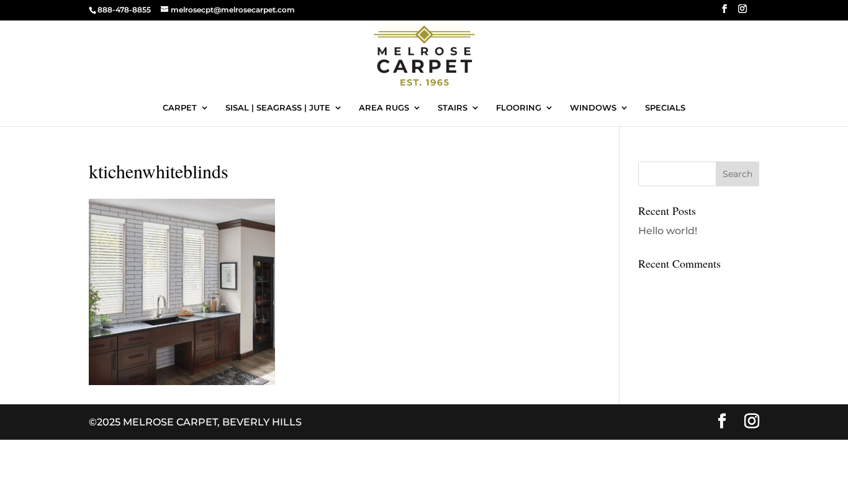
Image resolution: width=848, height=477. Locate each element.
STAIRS (452, 107)
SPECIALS (665, 107)
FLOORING (518, 107)
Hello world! (667, 231)
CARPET (180, 107)
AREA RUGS (384, 107)
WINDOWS (593, 107)
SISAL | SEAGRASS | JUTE (277, 107)
